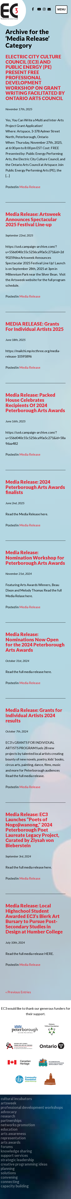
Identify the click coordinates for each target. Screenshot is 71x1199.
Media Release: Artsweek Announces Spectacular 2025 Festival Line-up (33, 219)
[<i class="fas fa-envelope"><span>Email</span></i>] (49, 9)
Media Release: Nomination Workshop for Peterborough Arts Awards (35, 557)
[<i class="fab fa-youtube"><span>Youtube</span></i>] (39, 9)
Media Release (29, 187)
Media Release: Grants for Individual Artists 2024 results (33, 715)
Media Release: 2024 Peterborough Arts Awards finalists (35, 487)
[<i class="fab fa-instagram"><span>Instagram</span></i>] (44, 9)
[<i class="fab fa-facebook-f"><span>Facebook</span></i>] (33, 9)
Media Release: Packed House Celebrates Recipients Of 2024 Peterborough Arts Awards (35, 402)
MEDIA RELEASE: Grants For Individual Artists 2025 (34, 326)
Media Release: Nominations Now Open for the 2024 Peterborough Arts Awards (34, 642)
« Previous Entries (18, 992)
